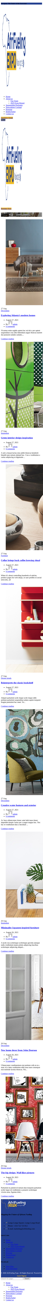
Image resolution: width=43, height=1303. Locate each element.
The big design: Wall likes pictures (17, 1172)
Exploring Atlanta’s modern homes (18, 315)
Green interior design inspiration (17, 438)
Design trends (6, 678)
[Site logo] (14, 93)
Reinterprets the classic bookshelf (17, 682)
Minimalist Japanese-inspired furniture (20, 927)
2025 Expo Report (17, 103)
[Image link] (14, 1208)
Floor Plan (10, 1266)
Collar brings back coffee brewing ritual (20, 560)
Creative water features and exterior (18, 805)
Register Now (6, 209)
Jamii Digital (21, 1276)
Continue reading (7, 339)
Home (8, 1240)
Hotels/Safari (11, 1255)
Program (9, 1253)
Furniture (4, 556)
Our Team (14, 101)
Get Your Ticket (7, 118)
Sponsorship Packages (14, 1249)
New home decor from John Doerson (19, 1050)
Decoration (5, 311)
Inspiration (5, 433)
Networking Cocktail (14, 1251)
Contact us (10, 1257)
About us (9, 1242)
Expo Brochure (11, 1269)
